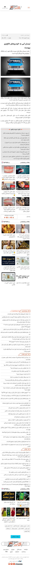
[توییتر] (12, 564)
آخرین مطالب (24, 354)
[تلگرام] (9, 564)
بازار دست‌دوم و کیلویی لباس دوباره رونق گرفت (18, 414)
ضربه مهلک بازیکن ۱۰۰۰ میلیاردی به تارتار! (19, 377)
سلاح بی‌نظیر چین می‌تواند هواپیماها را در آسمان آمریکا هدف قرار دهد (16, 433)
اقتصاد (22, 35)
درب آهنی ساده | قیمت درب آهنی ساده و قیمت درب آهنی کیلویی (17, 475)
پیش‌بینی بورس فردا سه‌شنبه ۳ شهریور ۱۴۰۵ (19, 341)
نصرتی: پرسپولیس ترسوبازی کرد (21, 417)
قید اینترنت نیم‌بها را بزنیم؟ (22, 374)
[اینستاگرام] (14, 564)
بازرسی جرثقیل (23, 526)
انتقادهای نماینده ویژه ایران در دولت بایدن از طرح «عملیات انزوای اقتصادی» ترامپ (16, 404)
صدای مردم (6, 549)
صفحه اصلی (27, 35)
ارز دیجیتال (8, 528)
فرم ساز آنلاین (16, 526)
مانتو (29, 526)
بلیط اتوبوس (27, 531)
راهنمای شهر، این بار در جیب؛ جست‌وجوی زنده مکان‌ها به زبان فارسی (15, 445)
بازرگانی (25, 449)
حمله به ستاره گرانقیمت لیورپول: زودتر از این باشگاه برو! (16, 365)
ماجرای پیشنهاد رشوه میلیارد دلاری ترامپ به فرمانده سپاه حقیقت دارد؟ (16, 389)
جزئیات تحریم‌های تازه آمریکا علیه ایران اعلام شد (18, 314)
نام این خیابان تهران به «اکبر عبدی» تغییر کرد (18, 408)
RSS (6, 552)
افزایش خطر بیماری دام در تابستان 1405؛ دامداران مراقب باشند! (17, 468)
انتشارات (17, 552)
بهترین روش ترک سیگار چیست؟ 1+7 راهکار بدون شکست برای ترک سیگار (16, 460)
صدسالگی (19, 549)
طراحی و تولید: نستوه (14, 561)
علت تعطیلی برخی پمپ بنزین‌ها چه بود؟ (19, 368)
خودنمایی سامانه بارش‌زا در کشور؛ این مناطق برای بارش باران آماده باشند (16, 346)
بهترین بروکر (14, 528)
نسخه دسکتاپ (15, 537)
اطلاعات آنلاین (15, 7)
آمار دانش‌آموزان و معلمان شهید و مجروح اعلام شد (18, 441)
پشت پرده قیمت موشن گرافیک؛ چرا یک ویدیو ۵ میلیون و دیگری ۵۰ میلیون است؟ (15, 464)
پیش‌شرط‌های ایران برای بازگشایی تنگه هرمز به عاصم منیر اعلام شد (15, 333)
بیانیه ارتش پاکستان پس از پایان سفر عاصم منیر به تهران (16, 329)
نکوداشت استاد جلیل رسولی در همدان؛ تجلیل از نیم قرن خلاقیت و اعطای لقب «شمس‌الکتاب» (17, 424)
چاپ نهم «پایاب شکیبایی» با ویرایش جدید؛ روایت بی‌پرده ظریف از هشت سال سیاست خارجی (16, 384)
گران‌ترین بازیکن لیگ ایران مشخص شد (20, 371)
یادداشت (24, 552)
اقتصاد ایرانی (21, 528)
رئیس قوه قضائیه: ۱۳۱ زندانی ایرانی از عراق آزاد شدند (17, 362)
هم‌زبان (12, 549)
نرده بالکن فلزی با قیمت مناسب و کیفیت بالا (19, 472)
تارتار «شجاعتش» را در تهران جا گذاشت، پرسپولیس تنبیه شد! (15, 395)
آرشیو (11, 552)
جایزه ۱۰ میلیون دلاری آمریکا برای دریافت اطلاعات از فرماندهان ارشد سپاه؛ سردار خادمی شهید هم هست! (16, 338)
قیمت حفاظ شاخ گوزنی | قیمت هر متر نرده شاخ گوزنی (17, 479)
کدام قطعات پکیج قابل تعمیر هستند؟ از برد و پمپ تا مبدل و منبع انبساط (16, 485)
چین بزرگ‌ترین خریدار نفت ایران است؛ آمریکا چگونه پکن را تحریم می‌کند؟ (16, 350)
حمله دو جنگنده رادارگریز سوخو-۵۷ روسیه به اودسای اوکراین (15, 317)
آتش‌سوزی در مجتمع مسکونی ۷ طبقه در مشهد (18, 420)
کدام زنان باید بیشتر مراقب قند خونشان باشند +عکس (17, 411)
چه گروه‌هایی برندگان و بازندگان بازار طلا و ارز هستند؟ (17, 380)
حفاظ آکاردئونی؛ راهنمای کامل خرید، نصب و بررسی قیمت (16, 482)
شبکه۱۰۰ (26, 549)
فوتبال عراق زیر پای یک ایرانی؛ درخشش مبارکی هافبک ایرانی (15, 452)
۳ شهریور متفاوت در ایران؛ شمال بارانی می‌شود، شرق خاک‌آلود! (15, 392)
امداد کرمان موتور (8, 526)
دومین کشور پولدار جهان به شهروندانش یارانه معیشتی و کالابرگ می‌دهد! (16, 153)
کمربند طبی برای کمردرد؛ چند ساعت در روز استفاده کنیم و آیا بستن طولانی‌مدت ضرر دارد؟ (16, 456)
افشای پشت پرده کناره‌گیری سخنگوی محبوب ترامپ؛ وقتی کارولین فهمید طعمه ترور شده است (16, 157)
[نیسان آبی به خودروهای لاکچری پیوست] (15, 66)
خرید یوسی (27, 528)
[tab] (25, 311)
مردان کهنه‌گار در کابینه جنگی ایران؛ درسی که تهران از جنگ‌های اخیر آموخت (17, 143)
